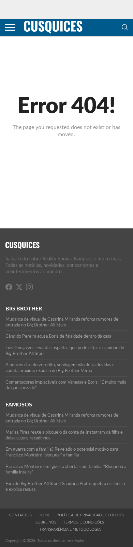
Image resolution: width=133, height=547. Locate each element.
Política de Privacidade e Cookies (90, 515)
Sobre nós (45, 522)
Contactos (20, 515)
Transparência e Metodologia (70, 529)
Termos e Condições (83, 522)
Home (44, 515)
